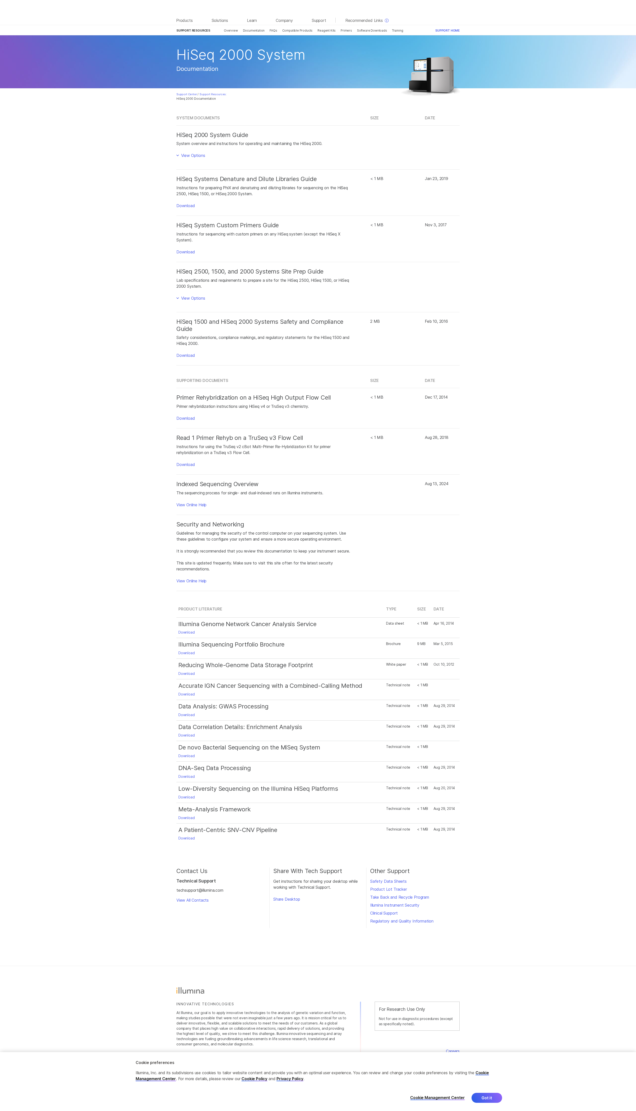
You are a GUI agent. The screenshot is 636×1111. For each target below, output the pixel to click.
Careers (453, 1051)
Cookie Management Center (437, 1097)
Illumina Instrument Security (394, 905)
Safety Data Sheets (388, 881)
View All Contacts (192, 900)
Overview (231, 30)
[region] (318, 1081)
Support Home (447, 30)
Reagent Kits (327, 30)
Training (397, 30)
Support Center (186, 94)
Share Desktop (286, 899)
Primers (346, 30)
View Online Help (191, 504)
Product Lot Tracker (388, 889)
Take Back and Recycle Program (399, 897)
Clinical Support (384, 913)
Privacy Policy (290, 1078)
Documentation (254, 30)
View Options (192, 155)
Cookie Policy (254, 1078)
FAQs (273, 30)
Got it (486, 1097)
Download (185, 205)
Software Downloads (372, 30)
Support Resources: (213, 94)
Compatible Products (297, 30)
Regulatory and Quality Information (402, 921)
